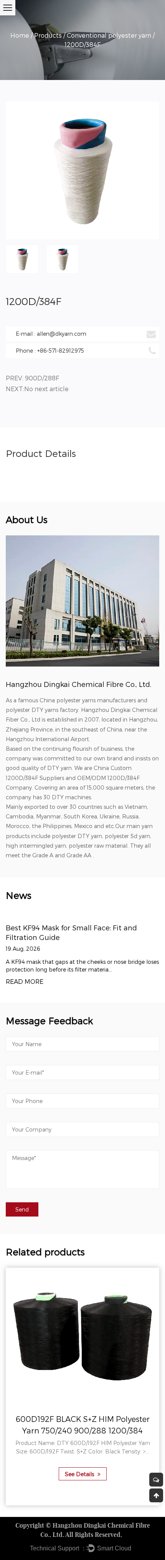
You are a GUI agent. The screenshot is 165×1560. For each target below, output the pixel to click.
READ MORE (24, 981)
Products (48, 35)
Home (19, 35)
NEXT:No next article (37, 388)
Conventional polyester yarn (109, 35)
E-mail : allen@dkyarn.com (51, 333)
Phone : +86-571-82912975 (50, 350)
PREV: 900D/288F (32, 378)
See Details (80, 1474)
